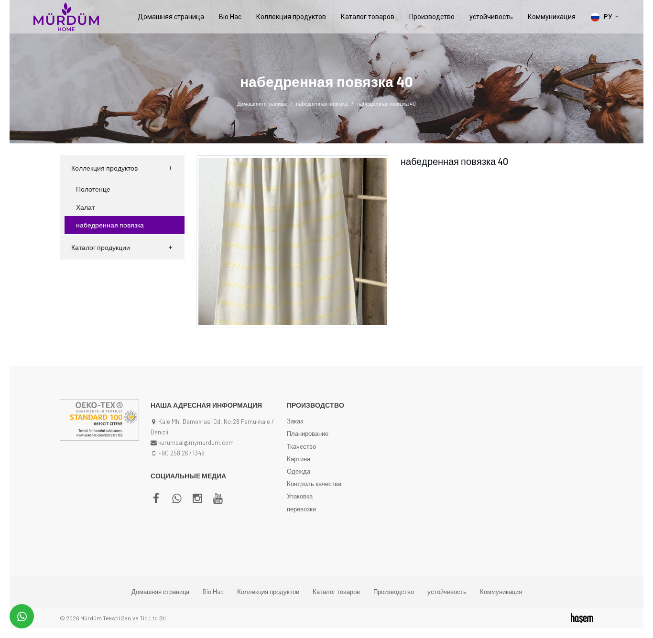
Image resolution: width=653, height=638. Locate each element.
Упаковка (300, 496)
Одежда (298, 471)
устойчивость (491, 17)
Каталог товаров (367, 17)
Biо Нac (230, 17)
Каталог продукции (100, 247)
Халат (85, 207)
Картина (298, 459)
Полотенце (93, 189)
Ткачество (301, 446)
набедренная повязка (322, 103)
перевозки (301, 509)
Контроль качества (314, 483)
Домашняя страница (171, 17)
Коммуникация (552, 17)
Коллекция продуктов (291, 17)
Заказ (295, 421)
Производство (432, 17)
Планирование (307, 433)
